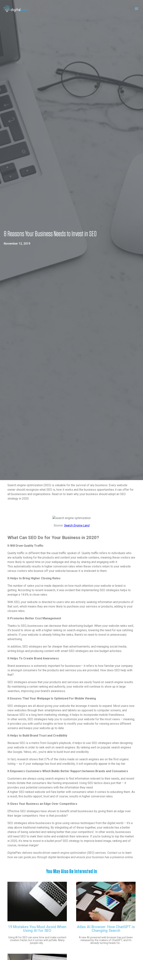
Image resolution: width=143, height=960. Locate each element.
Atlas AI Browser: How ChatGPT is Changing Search (106, 929)
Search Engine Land (77, 525)
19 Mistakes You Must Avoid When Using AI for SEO (37, 929)
